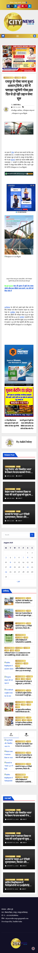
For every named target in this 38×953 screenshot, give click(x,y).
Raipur (7, 650)
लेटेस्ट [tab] (11, 736)
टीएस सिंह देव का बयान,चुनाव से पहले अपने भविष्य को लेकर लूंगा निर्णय (12, 423)
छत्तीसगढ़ (18, 466)
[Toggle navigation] (17, 36)
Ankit (20, 476)
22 (28, 567)
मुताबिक (12, 312)
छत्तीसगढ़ (7, 307)
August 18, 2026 (13, 842)
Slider (24, 77)
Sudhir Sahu (17, 921)
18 (10, 567)
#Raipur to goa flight (19, 113)
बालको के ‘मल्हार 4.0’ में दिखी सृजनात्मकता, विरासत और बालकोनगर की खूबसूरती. (17, 517)
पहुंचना (13, 160)
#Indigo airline (16, 110)
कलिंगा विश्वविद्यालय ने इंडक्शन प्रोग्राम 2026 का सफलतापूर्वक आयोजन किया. (23, 671)
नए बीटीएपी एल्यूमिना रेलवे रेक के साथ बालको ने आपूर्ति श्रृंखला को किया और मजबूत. (23, 695)
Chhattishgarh (8, 77)
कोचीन (22, 317)
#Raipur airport (28, 110)
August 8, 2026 (12, 889)
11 (10, 562)
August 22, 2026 (13, 819)
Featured (17, 77)
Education (19, 637)
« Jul (18, 581)
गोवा (12, 152)
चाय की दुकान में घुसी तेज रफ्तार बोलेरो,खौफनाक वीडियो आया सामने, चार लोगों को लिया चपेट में (19, 288)
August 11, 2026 (13, 866)
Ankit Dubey (16, 104)
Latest (18, 679)
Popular (18, 720)
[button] (31, 36)
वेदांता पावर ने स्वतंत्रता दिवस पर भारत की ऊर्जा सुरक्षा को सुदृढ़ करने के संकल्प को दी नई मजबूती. (19, 495)
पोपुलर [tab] (26, 736)
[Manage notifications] (33, 948)
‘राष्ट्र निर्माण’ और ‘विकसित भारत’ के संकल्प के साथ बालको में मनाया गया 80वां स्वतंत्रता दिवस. (18, 472)
